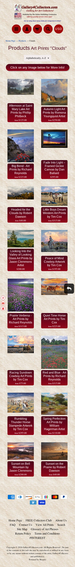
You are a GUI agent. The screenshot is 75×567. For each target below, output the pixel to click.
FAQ (12, 525)
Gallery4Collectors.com (33, 547)
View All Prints (45, 525)
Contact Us (25, 525)
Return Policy (23, 533)
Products (22, 40)
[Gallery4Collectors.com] (37, 13)
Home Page (10, 40)
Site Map (22, 529)
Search (61, 525)
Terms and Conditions (47, 533)
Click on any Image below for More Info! (37, 67)
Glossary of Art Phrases (44, 529)
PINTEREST (37, 538)
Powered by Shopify (37, 559)
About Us (61, 520)
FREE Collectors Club (39, 520)
